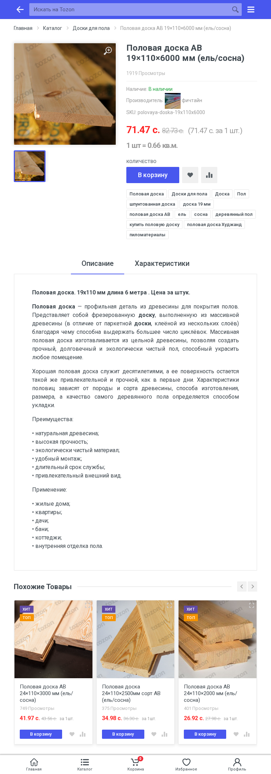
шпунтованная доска (152, 204)
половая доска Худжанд (214, 224)
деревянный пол (234, 214)
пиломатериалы (147, 234)
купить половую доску (154, 224)
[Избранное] (190, 175)
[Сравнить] (209, 175)
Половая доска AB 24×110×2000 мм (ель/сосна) (128, 693)
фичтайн (191, 100)
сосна (200, 214)
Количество (141, 161)
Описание (98, 263)
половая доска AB (150, 214)
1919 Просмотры (145, 73)
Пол (241, 193)
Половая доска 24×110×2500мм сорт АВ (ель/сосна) (49, 693)
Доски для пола (91, 28)
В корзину (153, 175)
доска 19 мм (197, 204)
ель (182, 214)
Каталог (52, 28)
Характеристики (162, 263)
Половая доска (147, 193)
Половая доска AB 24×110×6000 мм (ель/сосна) (210, 693)
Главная (23, 28)
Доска (222, 193)
